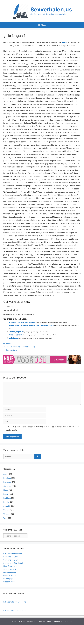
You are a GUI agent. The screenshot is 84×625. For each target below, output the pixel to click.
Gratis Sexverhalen (11, 575)
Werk (5, 518)
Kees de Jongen (15, 335)
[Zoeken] (37, 456)
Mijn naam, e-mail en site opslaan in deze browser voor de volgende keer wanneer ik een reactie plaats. (42, 428)
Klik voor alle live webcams (14, 602)
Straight (6, 506)
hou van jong (11, 350)
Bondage (7, 478)
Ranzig (6, 502)
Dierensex (7, 482)
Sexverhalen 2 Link (11, 560)
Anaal (5, 474)
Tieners (6, 510)
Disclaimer (41, 621)
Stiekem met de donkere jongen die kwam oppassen (31, 325)
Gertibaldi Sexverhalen (12, 553)
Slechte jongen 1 (16, 332)
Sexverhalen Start (10, 557)
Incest (64, 42)
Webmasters (59, 621)
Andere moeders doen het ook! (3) (20, 347)
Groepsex (7, 486)
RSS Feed (69, 621)
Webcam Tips (9, 582)
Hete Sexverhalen (10, 566)
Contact (49, 621)
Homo (5, 490)
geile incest (13, 338)
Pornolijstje (8, 579)
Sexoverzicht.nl (9, 569)
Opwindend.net (9, 572)
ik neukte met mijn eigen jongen (22, 322)
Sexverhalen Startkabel (13, 563)
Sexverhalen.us (51, 9)
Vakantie (6, 514)
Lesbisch (7, 498)
